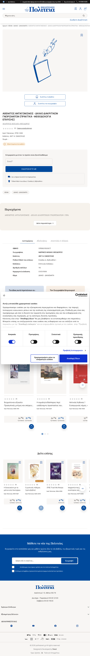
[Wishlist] (75, 9)
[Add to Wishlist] (81, 35)
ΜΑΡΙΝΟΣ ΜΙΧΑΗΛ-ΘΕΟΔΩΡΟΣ (16, 124)
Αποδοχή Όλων (73, 358)
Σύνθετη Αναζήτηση (78, 20)
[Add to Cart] (31, 426)
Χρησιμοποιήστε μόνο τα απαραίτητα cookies (44, 358)
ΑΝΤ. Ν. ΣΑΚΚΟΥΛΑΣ (17, 136)
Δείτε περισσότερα (45, 223)
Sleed (54, 649)
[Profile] (80, 9)
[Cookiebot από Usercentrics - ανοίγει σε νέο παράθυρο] (77, 295)
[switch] (34, 342)
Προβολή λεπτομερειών (73, 350)
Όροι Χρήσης (35, 653)
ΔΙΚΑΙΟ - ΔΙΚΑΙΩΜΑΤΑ (20, 26)
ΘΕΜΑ (10, 26)
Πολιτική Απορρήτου (51, 653)
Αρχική (5, 26)
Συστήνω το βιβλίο (47, 97)
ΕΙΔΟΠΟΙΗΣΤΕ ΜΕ (29, 169)
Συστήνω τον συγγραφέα (47, 103)
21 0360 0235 (83, 2)
